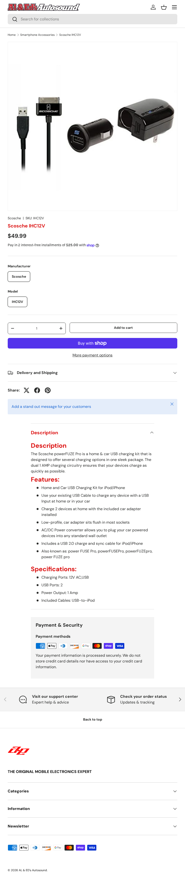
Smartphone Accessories (37, 34)
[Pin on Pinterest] (47, 390)
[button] (164, 7)
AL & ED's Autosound (33, 870)
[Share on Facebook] (37, 390)
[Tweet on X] (26, 390)
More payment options (92, 355)
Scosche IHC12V (70, 34)
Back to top (92, 719)
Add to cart (123, 327)
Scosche (14, 218)
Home (12, 34)
